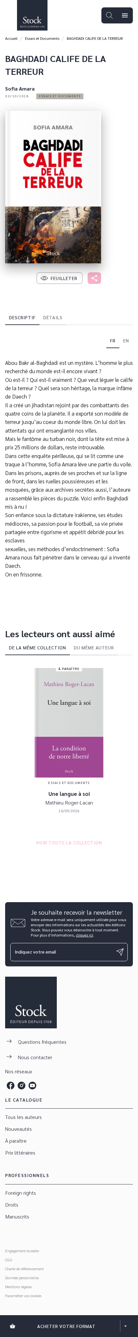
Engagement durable (22, 1250)
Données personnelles (22, 1277)
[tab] (22, 317)
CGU (8, 1259)
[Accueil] (32, 15)
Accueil (11, 38)
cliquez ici (84, 934)
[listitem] (10, 1085)
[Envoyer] (120, 952)
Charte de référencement (24, 1268)
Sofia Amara (20, 88)
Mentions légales (18, 1286)
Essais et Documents (42, 38)
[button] (59, 96)
